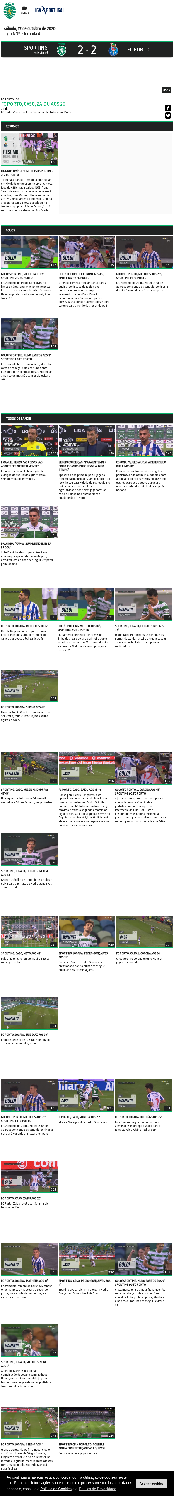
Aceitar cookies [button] (152, 1483)
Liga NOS (12, 33)
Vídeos (24, 12)
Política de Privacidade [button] (97, 1489)
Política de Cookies (56, 1489)
